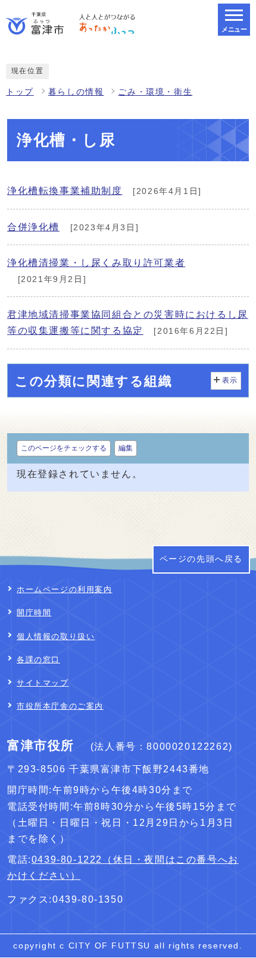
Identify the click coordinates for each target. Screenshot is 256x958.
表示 (230, 380)
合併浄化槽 (33, 227)
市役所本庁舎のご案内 (60, 706)
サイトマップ (43, 682)
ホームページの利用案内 (65, 589)
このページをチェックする (64, 448)
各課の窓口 (38, 659)
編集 (125, 448)
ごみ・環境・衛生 (155, 91)
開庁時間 (34, 612)
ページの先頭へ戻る (201, 559)
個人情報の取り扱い (56, 636)
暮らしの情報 (76, 91)
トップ (20, 91)
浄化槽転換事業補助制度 (65, 191)
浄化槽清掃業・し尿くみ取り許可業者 (96, 263)
